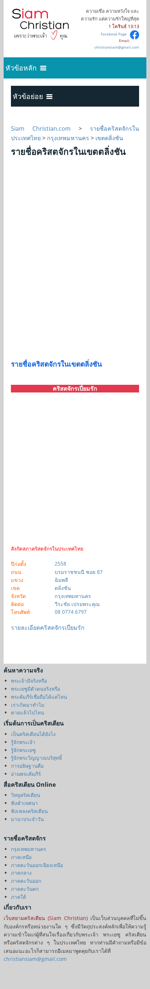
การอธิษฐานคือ (27, 765)
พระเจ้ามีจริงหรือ (29, 680)
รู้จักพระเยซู (23, 750)
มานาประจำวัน (27, 819)
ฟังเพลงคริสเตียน (29, 811)
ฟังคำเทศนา (24, 803)
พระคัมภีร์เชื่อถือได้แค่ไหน (39, 696)
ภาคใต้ (18, 896)
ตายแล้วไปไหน (27, 712)
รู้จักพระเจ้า (23, 742)
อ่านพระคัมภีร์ (26, 773)
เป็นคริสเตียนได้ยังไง (33, 734)
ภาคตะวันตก (25, 888)
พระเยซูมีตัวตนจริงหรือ (35, 688)
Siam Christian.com (45, 128)
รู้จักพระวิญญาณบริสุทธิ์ (36, 757)
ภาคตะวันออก (26, 880)
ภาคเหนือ (21, 857)
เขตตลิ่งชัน (109, 138)
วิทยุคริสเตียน (25, 794)
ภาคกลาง (21, 872)
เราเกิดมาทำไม (27, 704)
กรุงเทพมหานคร (68, 138)
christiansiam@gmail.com (116, 47)
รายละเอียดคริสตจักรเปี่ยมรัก (47, 628)
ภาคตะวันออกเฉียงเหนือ (37, 865)
